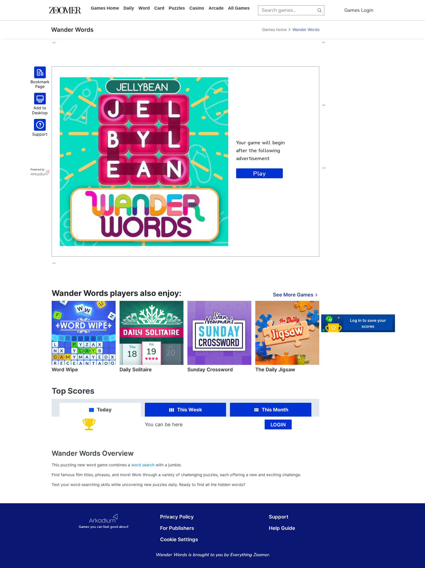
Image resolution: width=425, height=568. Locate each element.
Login (278, 425)
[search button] (319, 10)
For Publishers (177, 528)
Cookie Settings (179, 539)
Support (278, 517)
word (144, 8)
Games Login (358, 10)
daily (128, 8)
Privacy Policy (177, 517)
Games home (105, 8)
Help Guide (282, 528)
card (159, 8)
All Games (239, 8)
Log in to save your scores (368, 323)
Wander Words (305, 29)
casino (196, 8)
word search (142, 464)
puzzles (177, 8)
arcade (216, 8)
